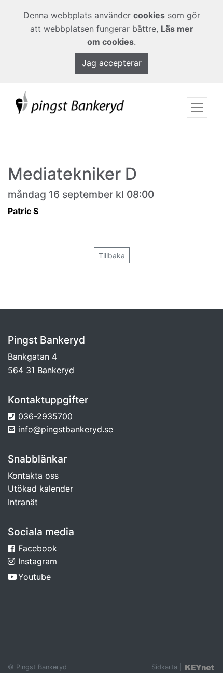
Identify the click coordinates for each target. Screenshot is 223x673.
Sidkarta (164, 667)
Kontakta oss (33, 475)
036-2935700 (45, 416)
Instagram (37, 561)
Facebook (37, 548)
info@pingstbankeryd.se (65, 429)
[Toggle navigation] (197, 107)
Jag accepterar (112, 63)
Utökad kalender (40, 488)
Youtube (34, 577)
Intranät (23, 502)
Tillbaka (112, 255)
